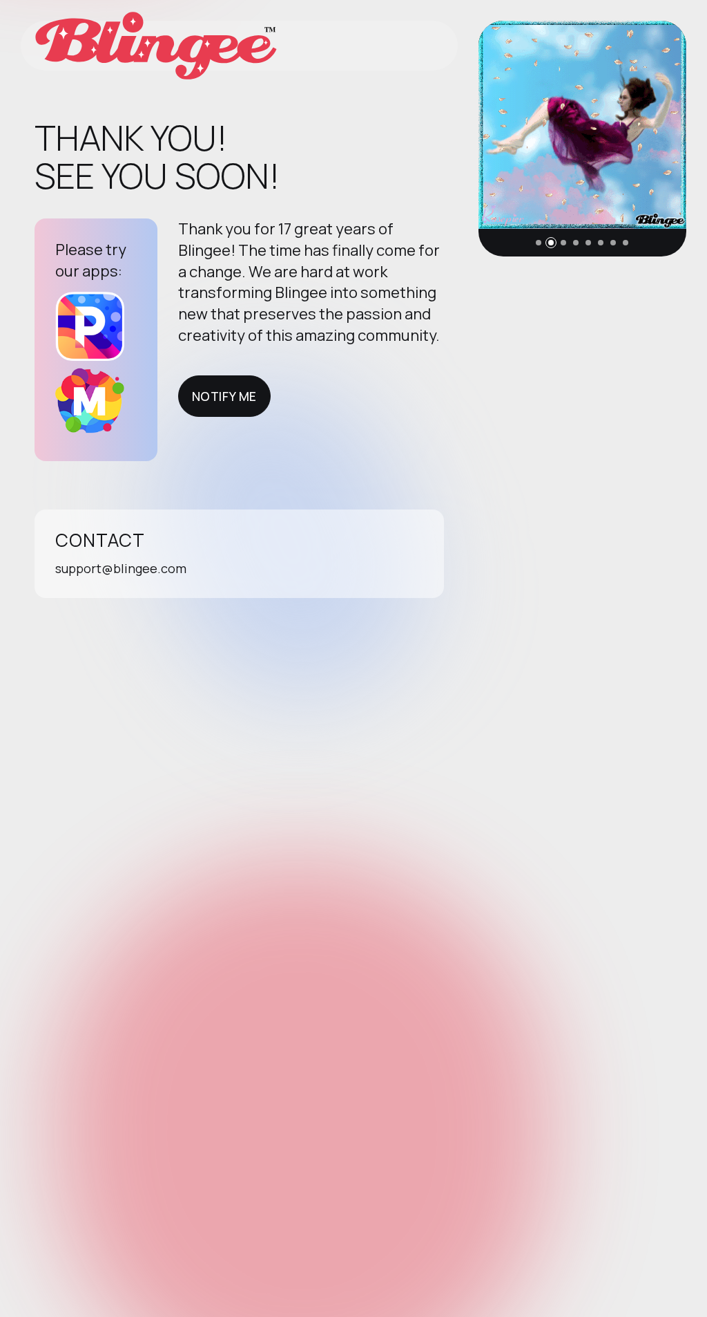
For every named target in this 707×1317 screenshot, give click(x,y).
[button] (538, 242)
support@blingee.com (120, 568)
